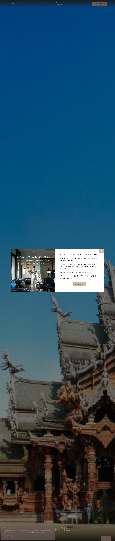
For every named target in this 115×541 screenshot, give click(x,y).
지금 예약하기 (79, 284)
